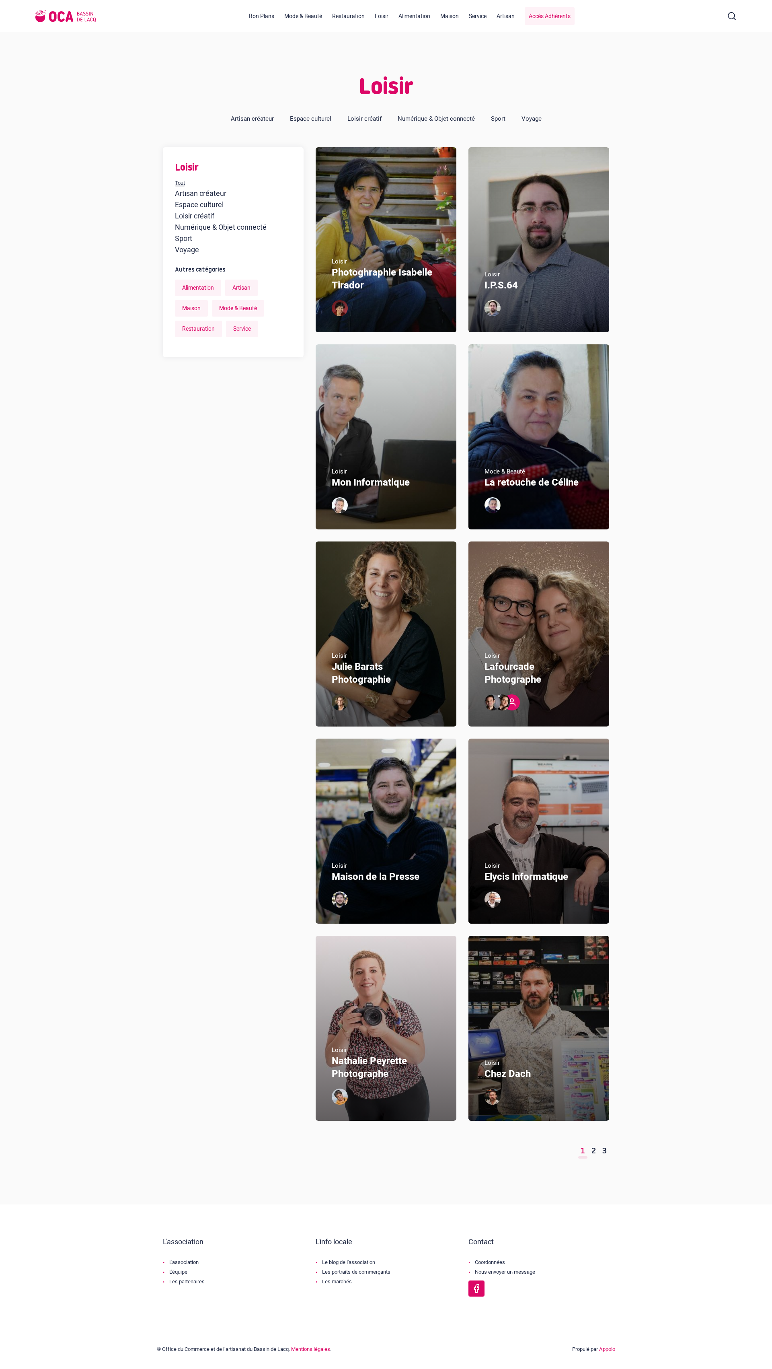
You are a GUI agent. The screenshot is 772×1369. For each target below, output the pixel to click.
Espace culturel (310, 118)
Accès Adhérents (550, 16)
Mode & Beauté (303, 16)
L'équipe (178, 1272)
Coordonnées (490, 1262)
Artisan (506, 16)
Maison (449, 16)
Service (478, 16)
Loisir (381, 16)
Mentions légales (310, 1349)
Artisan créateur (252, 118)
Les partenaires (187, 1281)
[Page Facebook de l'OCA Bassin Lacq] (476, 1288)
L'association (184, 1262)
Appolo (607, 1349)
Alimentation (414, 16)
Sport (498, 118)
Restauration (348, 16)
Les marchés (337, 1281)
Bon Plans (261, 16)
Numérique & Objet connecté (436, 118)
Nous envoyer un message (505, 1272)
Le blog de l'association (348, 1262)
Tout (180, 183)
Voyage (532, 118)
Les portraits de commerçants (356, 1272)
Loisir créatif (364, 118)
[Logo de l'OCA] (65, 16)
